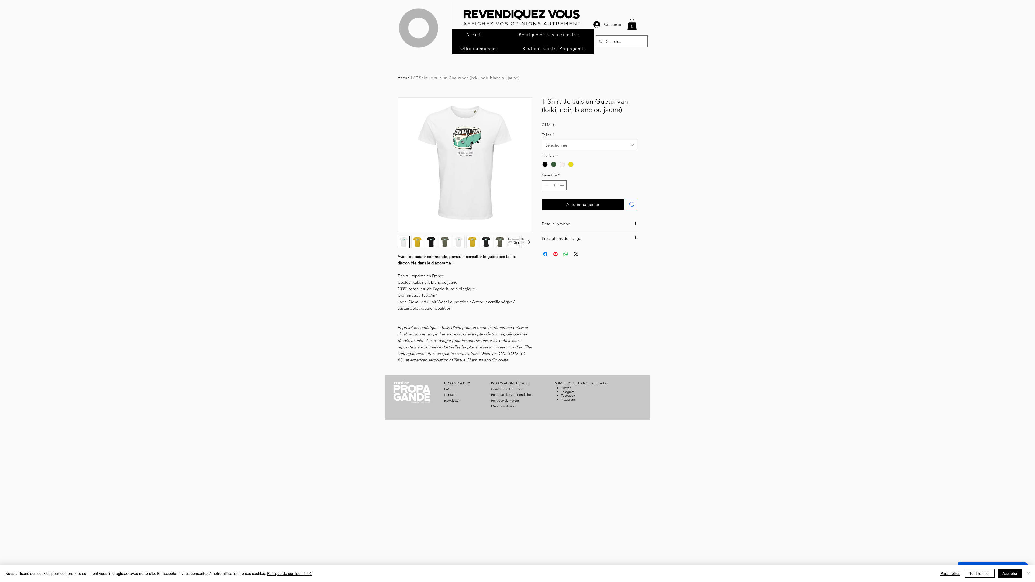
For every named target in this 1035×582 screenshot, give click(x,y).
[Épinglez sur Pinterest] (555, 254)
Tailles (548, 134)
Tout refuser (979, 573)
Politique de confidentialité (289, 573)
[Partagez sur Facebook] (545, 254)
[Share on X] (576, 254)
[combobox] (589, 145)
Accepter (1009, 573)
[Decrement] (546, 185)
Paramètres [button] (950, 573)
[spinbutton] (554, 185)
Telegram (567, 392)
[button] (632, 24)
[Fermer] (1028, 573)
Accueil (405, 77)
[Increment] (562, 185)
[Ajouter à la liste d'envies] (631, 204)
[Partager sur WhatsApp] (566, 254)
